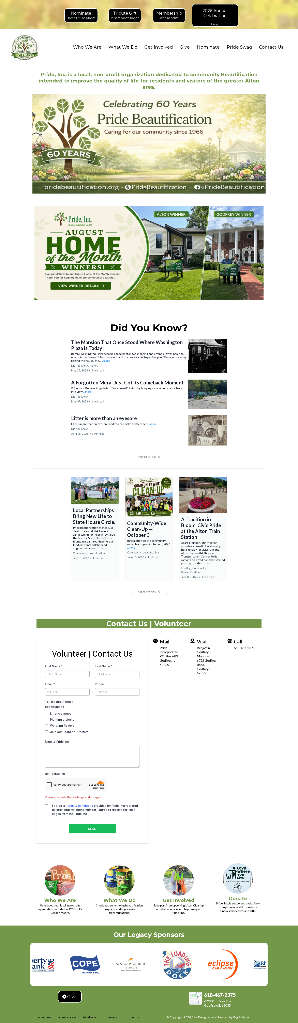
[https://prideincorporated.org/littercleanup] (149, 144)
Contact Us (271, 47)
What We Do (122, 47)
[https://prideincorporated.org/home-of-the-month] (149, 253)
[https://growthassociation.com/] (240, 964)
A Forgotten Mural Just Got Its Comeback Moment (127, 382)
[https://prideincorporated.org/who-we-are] (60, 880)
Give (185, 47)
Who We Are (87, 47)
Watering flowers (62, 725)
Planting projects (62, 719)
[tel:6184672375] (229, 640)
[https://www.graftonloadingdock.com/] (148, 964)
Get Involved (158, 47)
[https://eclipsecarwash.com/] (194, 964)
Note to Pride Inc (57, 741)
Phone (99, 684)
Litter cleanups (60, 713)
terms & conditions (79, 805)
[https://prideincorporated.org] (25, 47)
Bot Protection (55, 774)
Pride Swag (239, 47)
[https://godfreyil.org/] (102, 964)
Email (50, 684)
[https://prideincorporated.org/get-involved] (178, 880)
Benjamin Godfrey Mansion (203, 652)
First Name (54, 666)
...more (106, 360)
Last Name (104, 666)
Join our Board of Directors (69, 732)
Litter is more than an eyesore (104, 418)
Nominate (208, 47)
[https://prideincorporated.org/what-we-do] (119, 880)
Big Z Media (241, 1017)
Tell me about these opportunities (59, 704)
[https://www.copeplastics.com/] (56, 964)
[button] (95, 529)
